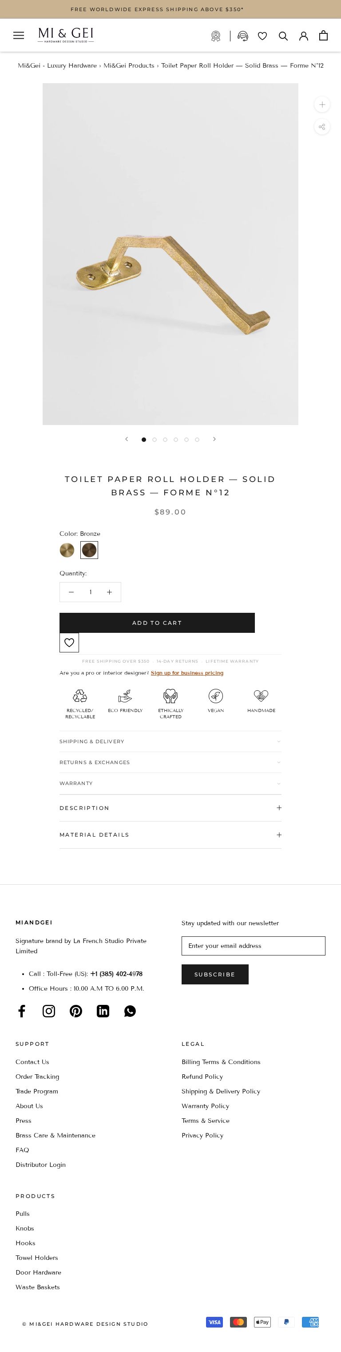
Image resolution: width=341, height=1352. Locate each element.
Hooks (26, 1243)
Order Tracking (37, 1077)
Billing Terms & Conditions (221, 1062)
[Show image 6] (197, 439)
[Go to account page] (303, 35)
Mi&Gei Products (129, 65)
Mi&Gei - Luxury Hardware (57, 65)
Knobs (25, 1228)
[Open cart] (323, 35)
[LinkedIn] (103, 1011)
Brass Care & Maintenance (55, 1135)
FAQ (22, 1150)
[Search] (283, 35)
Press (24, 1121)
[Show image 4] (176, 439)
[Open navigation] (18, 35)
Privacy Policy (202, 1135)
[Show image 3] (165, 439)
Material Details (94, 834)
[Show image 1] (144, 439)
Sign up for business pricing (187, 672)
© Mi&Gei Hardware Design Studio (85, 1324)
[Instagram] (49, 1011)
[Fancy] (130, 1011)
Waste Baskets (38, 1287)
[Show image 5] (186, 439)
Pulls (23, 1214)
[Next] (214, 439)
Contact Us (32, 1062)
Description (84, 808)
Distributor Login (41, 1165)
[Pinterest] (76, 1011)
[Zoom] (322, 104)
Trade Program (220, 36)
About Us (29, 1106)
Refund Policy (202, 1077)
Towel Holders (37, 1258)
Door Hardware (38, 1272)
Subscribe (215, 974)
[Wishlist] (262, 36)
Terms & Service (206, 1121)
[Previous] (126, 439)
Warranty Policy (205, 1106)
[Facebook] (22, 1011)
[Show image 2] (154, 439)
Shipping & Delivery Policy (221, 1091)
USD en (37, 1338)
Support (244, 36)
